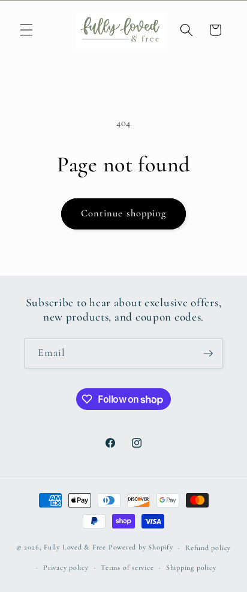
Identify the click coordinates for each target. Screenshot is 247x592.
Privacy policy (66, 567)
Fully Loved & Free (75, 547)
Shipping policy (191, 567)
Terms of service (127, 567)
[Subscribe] (208, 353)
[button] (26, 30)
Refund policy (208, 547)
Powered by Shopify (141, 547)
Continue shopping (124, 213)
